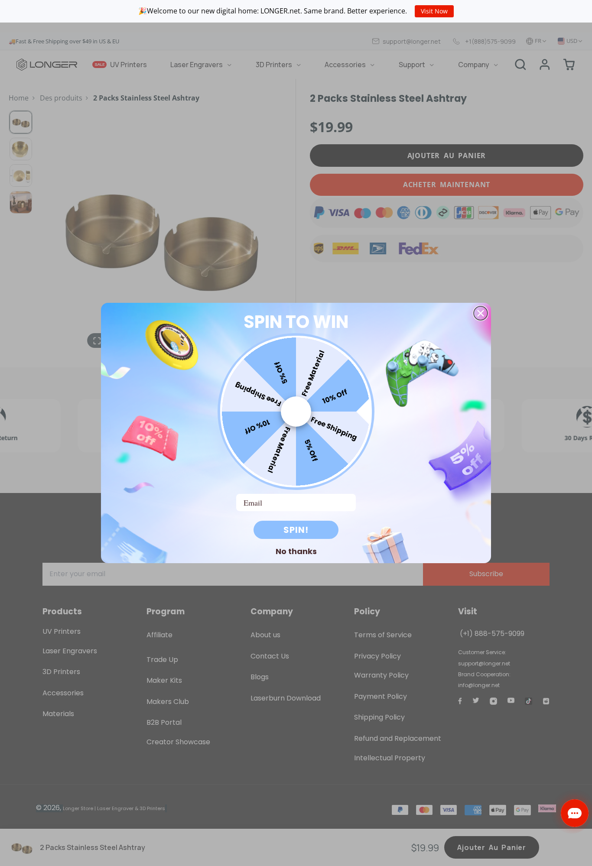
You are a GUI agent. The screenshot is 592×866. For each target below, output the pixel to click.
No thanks (296, 551)
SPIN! (296, 530)
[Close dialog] (481, 313)
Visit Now (434, 11)
